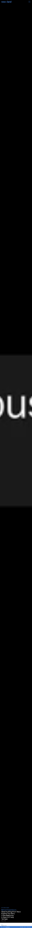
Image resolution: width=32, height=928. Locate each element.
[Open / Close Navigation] (29, 1)
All (2, 924)
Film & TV (3, 925)
